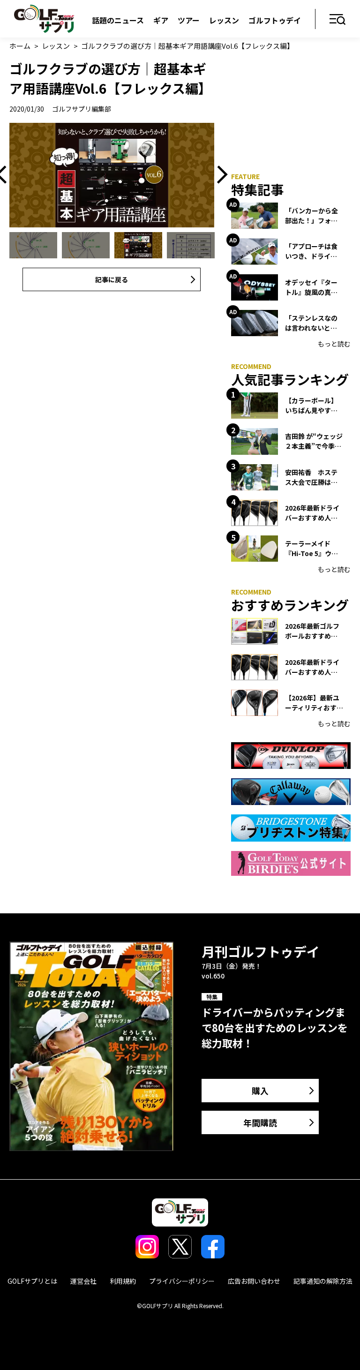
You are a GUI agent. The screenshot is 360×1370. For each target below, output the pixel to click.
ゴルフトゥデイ (274, 20)
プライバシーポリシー (182, 1281)
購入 (260, 1090)
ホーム (19, 46)
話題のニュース (118, 20)
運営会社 (83, 1281)
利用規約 (123, 1281)
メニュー (338, 20)
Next (219, 175)
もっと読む (334, 343)
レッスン (224, 20)
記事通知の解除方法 (322, 1281)
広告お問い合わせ (254, 1281)
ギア (160, 20)
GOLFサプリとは (32, 1281)
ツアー (189, 20)
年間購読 (260, 1122)
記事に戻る (111, 279)
